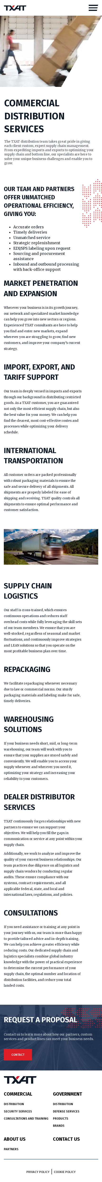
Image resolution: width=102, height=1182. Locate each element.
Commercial (18, 1094)
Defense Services (66, 1111)
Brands (59, 1125)
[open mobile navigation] (93, 8)
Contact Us (66, 1139)
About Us (15, 1139)
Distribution (14, 1104)
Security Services (18, 1111)
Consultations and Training (26, 1118)
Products (60, 1118)
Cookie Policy (65, 1172)
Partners (11, 1149)
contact (17, 1054)
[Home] (15, 8)
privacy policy (38, 1172)
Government (67, 1094)
